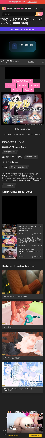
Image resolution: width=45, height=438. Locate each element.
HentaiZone (19, 8)
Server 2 (22, 85)
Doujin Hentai (31, 157)
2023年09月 (22, 167)
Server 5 (28, 90)
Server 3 (34, 85)
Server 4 (16, 90)
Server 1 (10, 85)
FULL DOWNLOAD (22, 81)
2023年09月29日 (10, 152)
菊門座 (12, 167)
